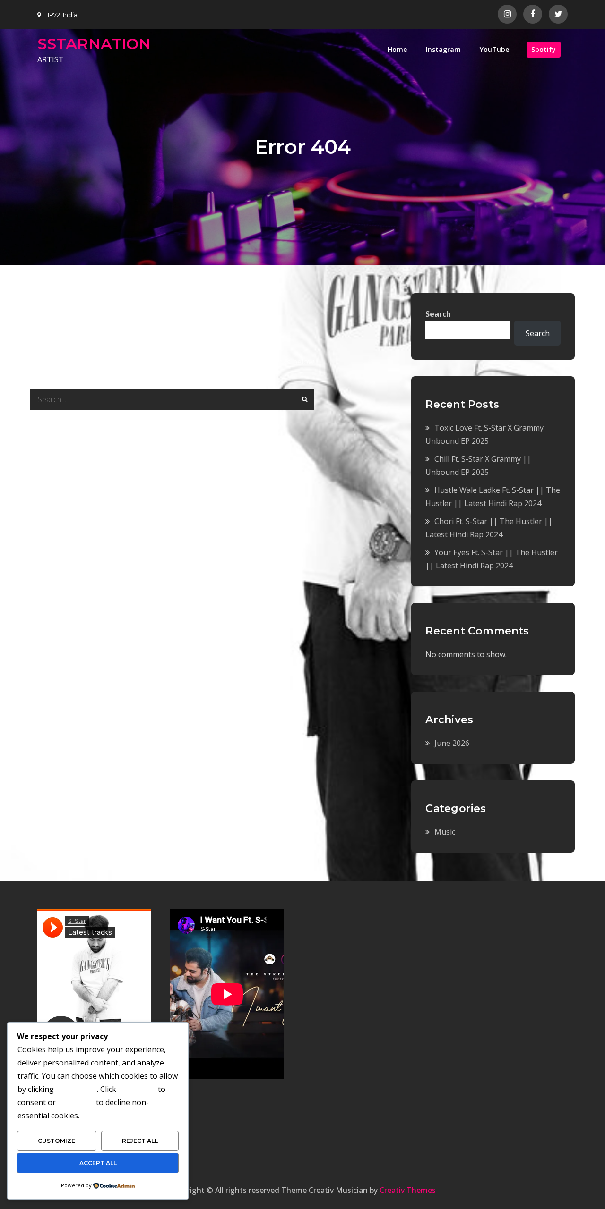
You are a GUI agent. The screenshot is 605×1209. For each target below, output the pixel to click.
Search (438, 314)
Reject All (140, 1140)
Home (397, 49)
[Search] (303, 399)
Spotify (543, 49)
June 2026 (451, 743)
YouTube (494, 49)
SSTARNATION (94, 43)
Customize (56, 1140)
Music (444, 832)
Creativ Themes (408, 1190)
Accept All (98, 1163)
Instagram (443, 49)
